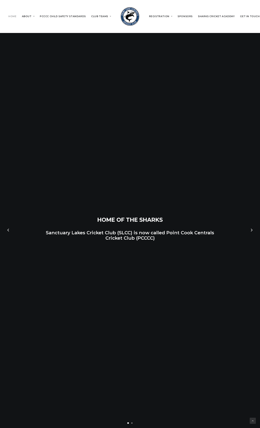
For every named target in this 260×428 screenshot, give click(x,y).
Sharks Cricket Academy (216, 16)
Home (12, 16)
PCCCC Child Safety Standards (63, 16)
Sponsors (185, 16)
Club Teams (99, 16)
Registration (159, 16)
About (27, 16)
